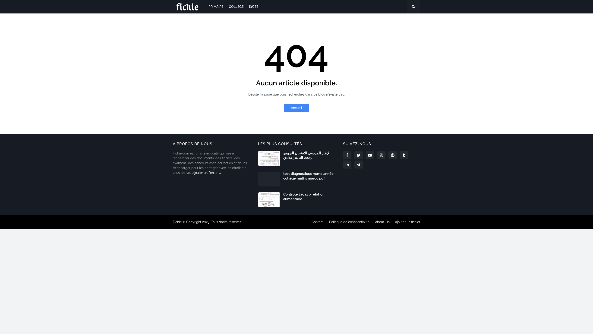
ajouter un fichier (407, 222)
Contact (318, 222)
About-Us (382, 222)
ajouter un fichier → (207, 173)
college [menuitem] (236, 7)
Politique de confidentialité (349, 222)
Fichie (177, 222)
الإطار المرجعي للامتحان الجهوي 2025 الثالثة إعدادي (306, 155)
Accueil (296, 108)
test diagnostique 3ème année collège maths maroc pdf (308, 176)
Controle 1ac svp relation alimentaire (304, 196)
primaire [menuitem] (215, 7)
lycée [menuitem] (253, 7)
